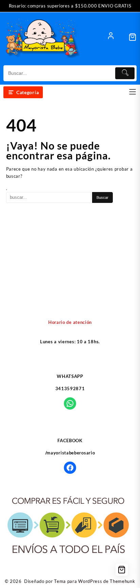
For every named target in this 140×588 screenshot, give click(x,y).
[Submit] (125, 73)
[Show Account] (111, 37)
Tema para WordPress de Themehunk (94, 581)
